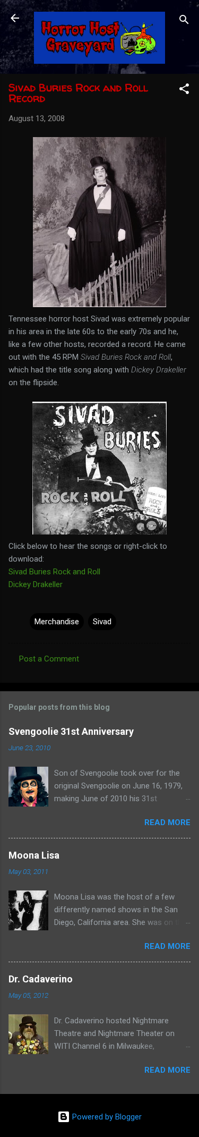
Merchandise (56, 621)
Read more (167, 822)
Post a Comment (49, 659)
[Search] (184, 21)
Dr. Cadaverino (40, 979)
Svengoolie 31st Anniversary (71, 731)
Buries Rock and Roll (54, 571)
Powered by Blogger (106, 1117)
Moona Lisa (33, 855)
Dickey (35, 584)
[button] (184, 90)
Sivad (102, 621)
